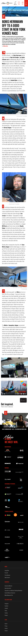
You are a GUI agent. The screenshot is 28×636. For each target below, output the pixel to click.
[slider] (9, 394)
